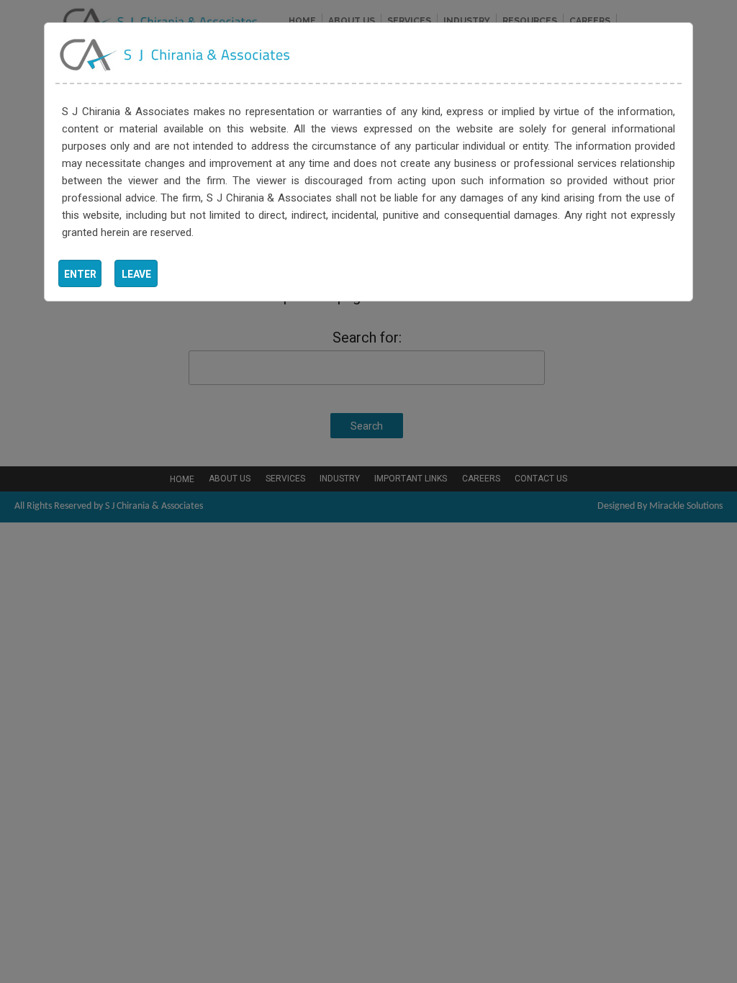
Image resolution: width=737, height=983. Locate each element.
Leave (136, 274)
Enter (80, 274)
